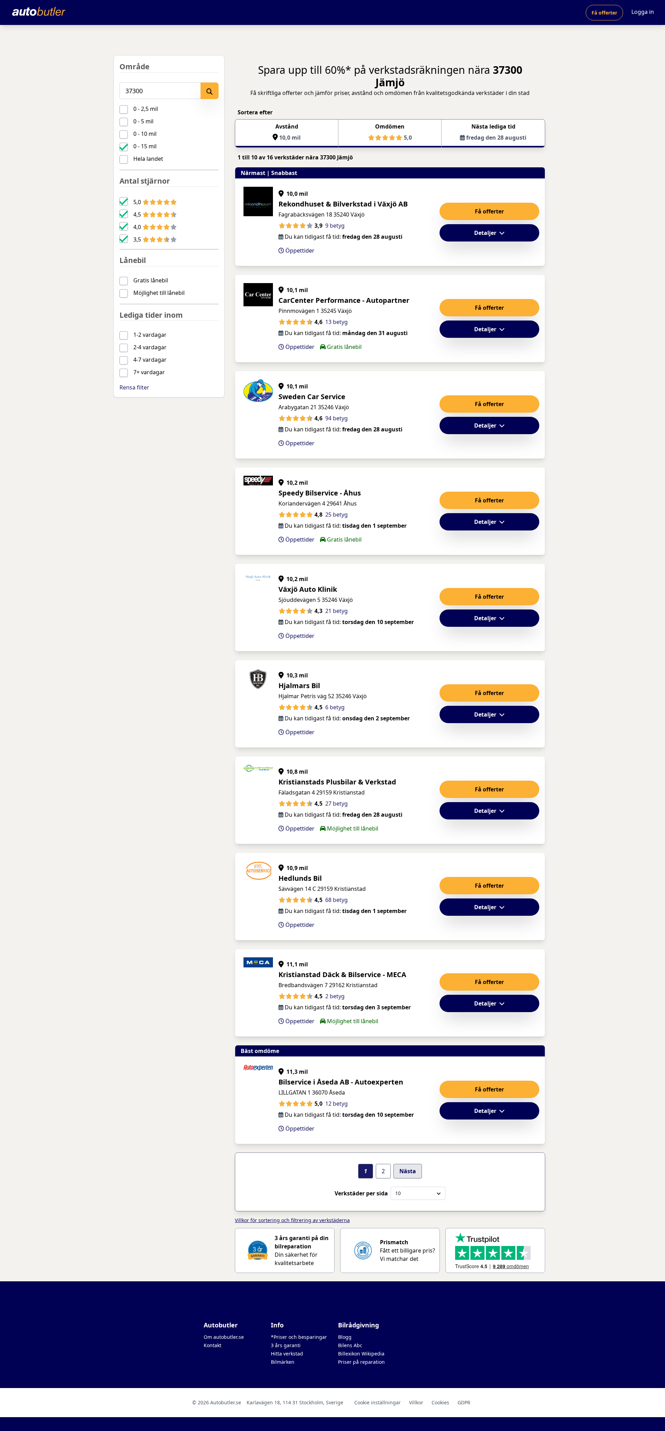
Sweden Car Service (311, 396)
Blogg (345, 1337)
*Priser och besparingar (299, 1337)
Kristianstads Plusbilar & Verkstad (337, 782)
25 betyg (336, 514)
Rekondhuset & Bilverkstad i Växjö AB (343, 204)
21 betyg (336, 611)
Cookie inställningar (377, 1402)
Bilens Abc (350, 1345)
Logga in (642, 12)
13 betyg (336, 322)
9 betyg (335, 225)
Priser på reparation (361, 1362)
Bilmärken (282, 1362)
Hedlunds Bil (300, 878)
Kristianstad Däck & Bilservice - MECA (342, 974)
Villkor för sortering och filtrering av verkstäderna (292, 1220)
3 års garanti (286, 1345)
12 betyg (336, 1103)
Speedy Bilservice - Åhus (319, 493)
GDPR (464, 1402)
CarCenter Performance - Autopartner (343, 300)
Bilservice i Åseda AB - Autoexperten (340, 1082)
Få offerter (604, 12)
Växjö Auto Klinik (307, 589)
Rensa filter (134, 387)
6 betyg (335, 707)
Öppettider (299, 250)
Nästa (407, 1171)
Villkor (416, 1402)
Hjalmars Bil (299, 685)
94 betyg (336, 418)
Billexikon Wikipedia (361, 1353)
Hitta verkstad (287, 1353)
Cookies (440, 1402)
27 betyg (336, 803)
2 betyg (335, 996)
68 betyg (336, 900)
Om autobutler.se (224, 1337)
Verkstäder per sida (361, 1193)
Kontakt (212, 1345)
